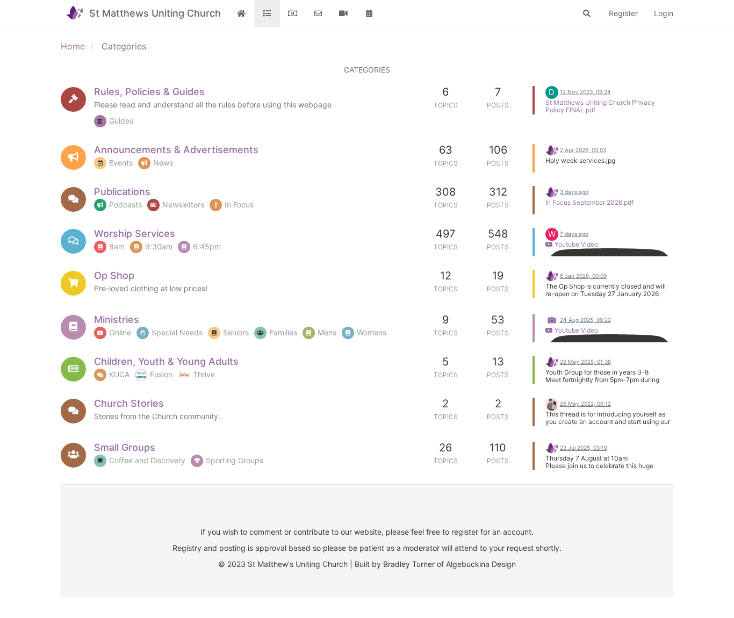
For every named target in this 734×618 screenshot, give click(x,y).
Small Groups (124, 447)
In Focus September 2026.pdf (589, 202)
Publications (122, 191)
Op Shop (114, 275)
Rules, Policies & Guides (149, 91)
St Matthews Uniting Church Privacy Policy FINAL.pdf (600, 106)
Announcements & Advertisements (176, 149)
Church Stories (129, 403)
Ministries (116, 319)
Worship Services (134, 233)
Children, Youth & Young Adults (166, 361)
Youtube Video (575, 244)
